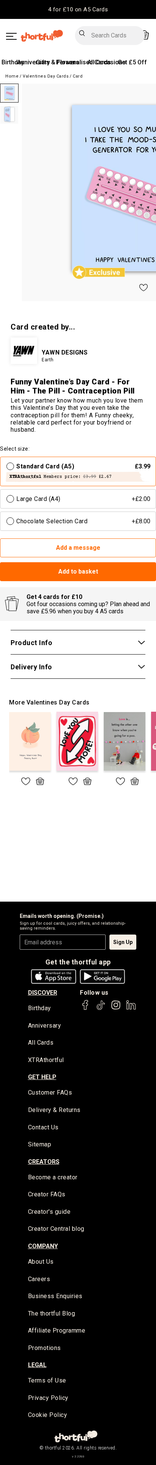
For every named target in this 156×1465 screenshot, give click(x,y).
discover (42, 992)
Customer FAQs (50, 1092)
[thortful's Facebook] (85, 1008)
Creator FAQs (47, 1194)
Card (78, 76)
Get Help (42, 1077)
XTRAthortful (46, 1060)
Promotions (44, 1347)
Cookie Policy (47, 1414)
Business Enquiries (55, 1296)
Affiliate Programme (57, 1330)
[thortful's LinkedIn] (131, 1008)
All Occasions (106, 62)
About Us (41, 1261)
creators (43, 1161)
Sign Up (123, 942)
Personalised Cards (83, 62)
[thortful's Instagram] (116, 1008)
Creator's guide (49, 1211)
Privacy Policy (48, 1397)
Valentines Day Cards (46, 76)
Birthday (13, 62)
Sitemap (39, 1144)
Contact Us (43, 1127)
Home (12, 76)
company (43, 1246)
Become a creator (53, 1177)
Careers (39, 1279)
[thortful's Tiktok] (100, 1008)
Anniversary (33, 62)
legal (37, 1365)
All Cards (41, 1042)
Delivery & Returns (54, 1110)
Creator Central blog (56, 1228)
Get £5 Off (132, 62)
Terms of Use (47, 1380)
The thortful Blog (51, 1313)
